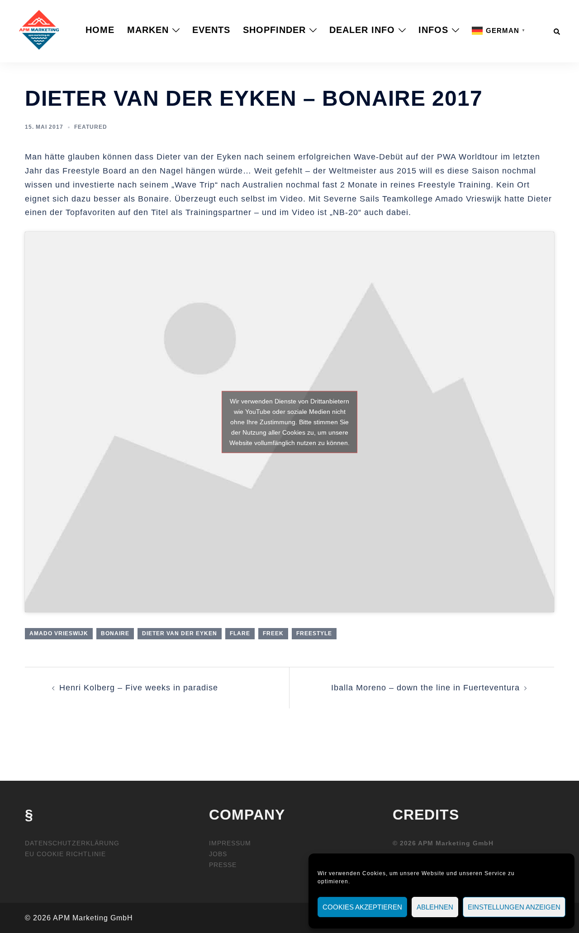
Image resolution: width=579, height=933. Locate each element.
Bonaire (115, 633)
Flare (240, 633)
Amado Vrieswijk (58, 633)
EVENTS (211, 30)
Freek (273, 633)
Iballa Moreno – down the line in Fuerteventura (425, 687)
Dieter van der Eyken (179, 633)
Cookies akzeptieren (362, 907)
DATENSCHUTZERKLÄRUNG (72, 843)
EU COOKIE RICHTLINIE (65, 854)
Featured (90, 127)
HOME (99, 30)
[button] (557, 29)
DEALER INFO (362, 30)
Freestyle (314, 633)
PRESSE (223, 864)
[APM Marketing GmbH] (39, 29)
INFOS (433, 30)
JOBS (218, 854)
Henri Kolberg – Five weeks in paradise (138, 687)
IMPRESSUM (230, 843)
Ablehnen (435, 907)
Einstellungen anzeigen (514, 907)
